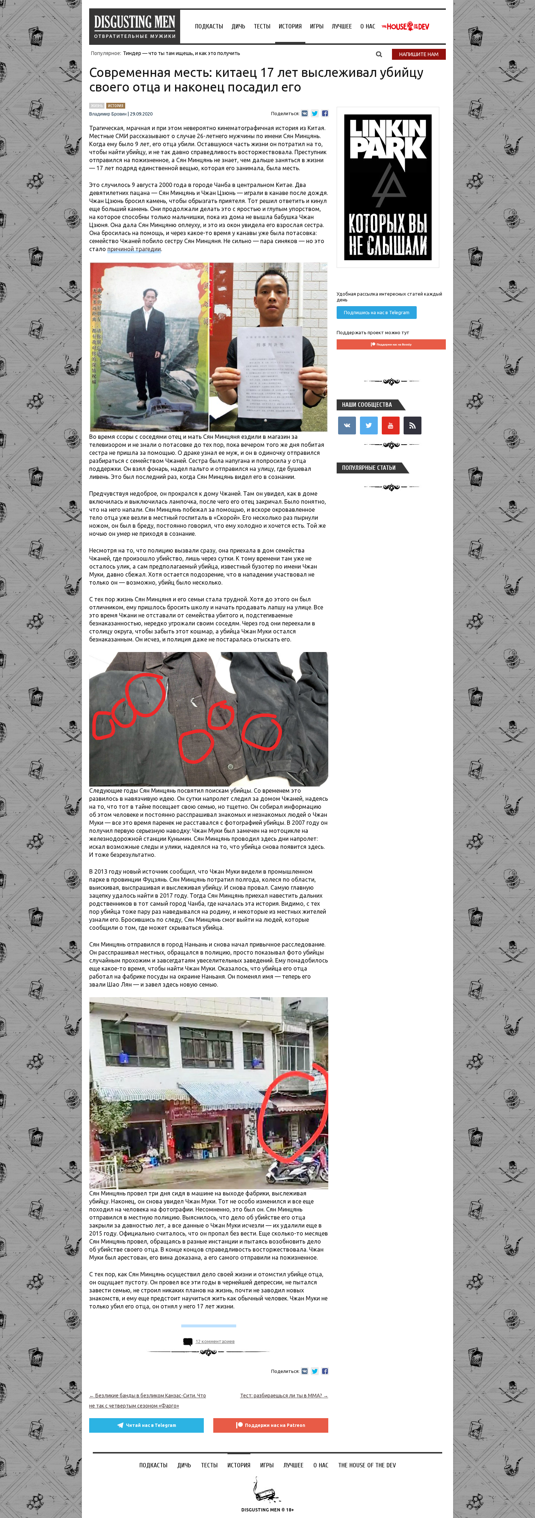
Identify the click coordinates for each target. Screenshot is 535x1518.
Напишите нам (419, 54)
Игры (317, 26)
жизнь (97, 105)
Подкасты (209, 26)
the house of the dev (405, 26)
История (290, 26)
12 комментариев (215, 1341)
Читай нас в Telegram (151, 1425)
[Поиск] (379, 54)
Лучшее (342, 26)
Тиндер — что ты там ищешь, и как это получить (181, 53)
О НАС (367, 26)
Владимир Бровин (108, 114)
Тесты (262, 26)
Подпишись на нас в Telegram (376, 312)
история (115, 105)
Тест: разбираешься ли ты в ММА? (284, 1395)
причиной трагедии (134, 249)
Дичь (238, 26)
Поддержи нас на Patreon (275, 1425)
